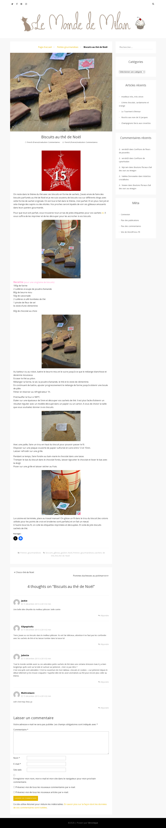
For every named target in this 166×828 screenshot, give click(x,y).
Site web (17, 769)
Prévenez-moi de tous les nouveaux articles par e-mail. (42, 792)
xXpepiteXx (27, 626)
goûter (64, 552)
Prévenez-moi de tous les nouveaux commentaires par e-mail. (45, 787)
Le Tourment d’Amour (131, 111)
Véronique (93, 822)
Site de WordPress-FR (130, 232)
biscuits (49, 552)
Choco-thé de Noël (25, 572)
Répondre (105, 615)
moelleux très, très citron (132, 96)
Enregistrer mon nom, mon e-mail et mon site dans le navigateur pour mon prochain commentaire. (54, 780)
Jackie (24, 600)
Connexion (125, 214)
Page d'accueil (45, 47)
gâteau (57, 552)
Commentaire (20, 729)
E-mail (17, 763)
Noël (70, 552)
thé (56, 555)
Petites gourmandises (67, 47)
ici (103, 212)
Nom (16, 757)
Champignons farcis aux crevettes (136, 123)
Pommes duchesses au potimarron (90, 575)
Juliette (25, 655)
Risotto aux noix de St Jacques (134, 117)
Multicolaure (27, 692)
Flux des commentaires (131, 226)
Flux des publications (130, 220)
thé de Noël (64, 555)
